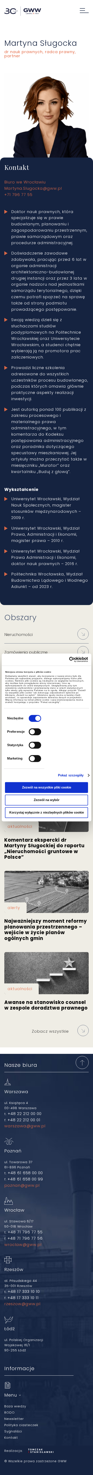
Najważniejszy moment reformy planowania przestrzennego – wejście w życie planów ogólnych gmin (46, 892)
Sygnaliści (13, 1431)
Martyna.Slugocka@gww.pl (33, 188)
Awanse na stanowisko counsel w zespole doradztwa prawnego (46, 973)
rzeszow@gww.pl (22, 1303)
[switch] (35, 731)
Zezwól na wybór (46, 800)
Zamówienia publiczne (26, 652)
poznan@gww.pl (22, 1185)
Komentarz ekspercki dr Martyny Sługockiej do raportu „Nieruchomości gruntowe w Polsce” (46, 846)
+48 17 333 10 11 (23, 1297)
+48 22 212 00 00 (25, 1113)
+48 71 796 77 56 (25, 1238)
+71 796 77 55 (18, 194)
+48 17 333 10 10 (24, 1291)
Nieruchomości (18, 634)
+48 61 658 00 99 (25, 1179)
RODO (9, 1412)
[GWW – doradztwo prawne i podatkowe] (22, 11)
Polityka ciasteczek (21, 1425)
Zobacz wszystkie (50, 1031)
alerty (14, 907)
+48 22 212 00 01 (24, 1120)
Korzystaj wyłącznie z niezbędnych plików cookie (46, 812)
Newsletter (14, 1418)
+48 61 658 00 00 (25, 1173)
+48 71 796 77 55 (25, 1232)
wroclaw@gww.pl (23, 1244)
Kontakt (11, 1437)
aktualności (20, 826)
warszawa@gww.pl (24, 1126)
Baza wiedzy (15, 1406)
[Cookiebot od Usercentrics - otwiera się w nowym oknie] (69, 659)
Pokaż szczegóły (71, 775)
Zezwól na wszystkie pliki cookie (46, 787)
